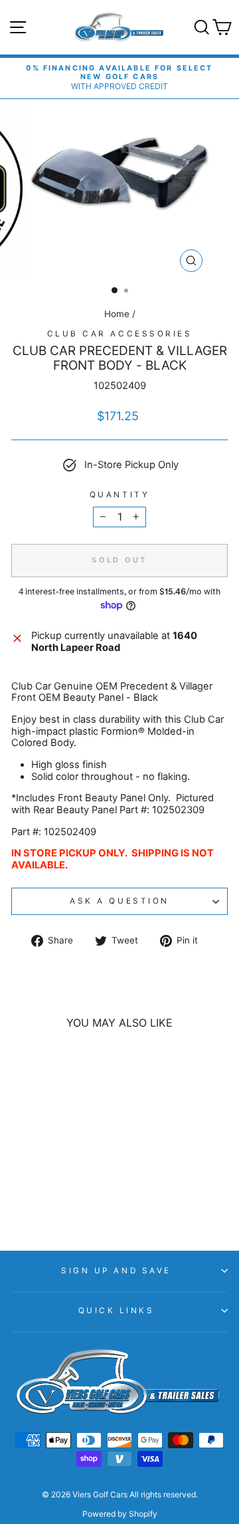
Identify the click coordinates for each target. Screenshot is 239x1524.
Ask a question (119, 901)
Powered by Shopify (119, 1514)
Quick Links (116, 1310)
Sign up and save (116, 1270)
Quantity (119, 494)
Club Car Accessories (120, 333)
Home (116, 314)
